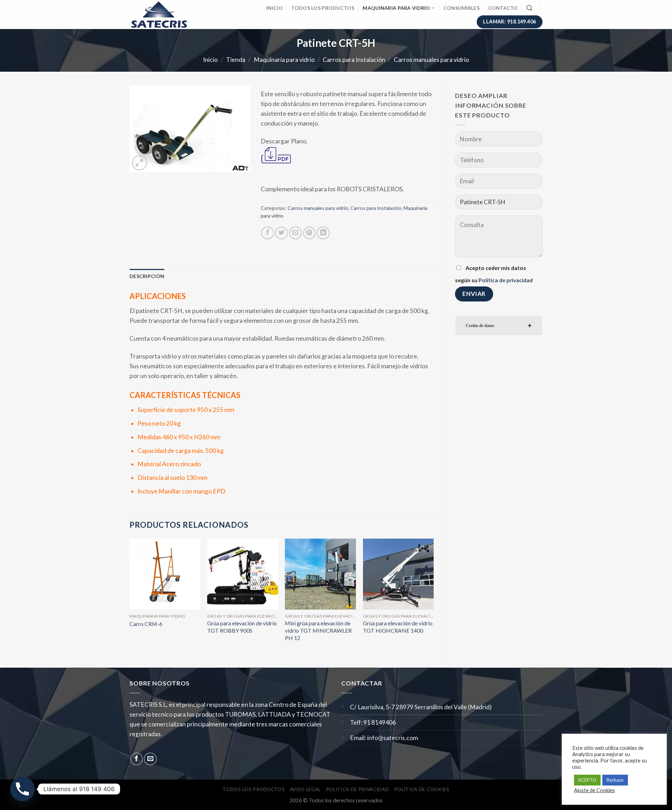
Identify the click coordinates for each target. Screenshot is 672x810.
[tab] (498, 325)
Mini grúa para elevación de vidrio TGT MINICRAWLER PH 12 (318, 630)
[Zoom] (139, 162)
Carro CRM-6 (146, 623)
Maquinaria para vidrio (396, 8)
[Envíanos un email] (150, 759)
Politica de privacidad (357, 789)
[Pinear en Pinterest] (309, 233)
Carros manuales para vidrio (431, 59)
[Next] (433, 597)
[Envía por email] (295, 233)
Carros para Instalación (354, 59)
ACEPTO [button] (587, 780)
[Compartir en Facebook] (267, 233)
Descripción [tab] (147, 276)
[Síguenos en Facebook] (136, 759)
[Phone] (22, 789)
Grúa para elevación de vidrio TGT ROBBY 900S (242, 627)
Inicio (274, 8)
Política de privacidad (505, 280)
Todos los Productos (322, 8)
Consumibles (461, 8)
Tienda (235, 59)
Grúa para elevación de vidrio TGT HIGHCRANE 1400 (398, 627)
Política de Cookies (421, 789)
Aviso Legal (305, 789)
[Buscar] (529, 8)
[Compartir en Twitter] (281, 233)
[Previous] (130, 597)
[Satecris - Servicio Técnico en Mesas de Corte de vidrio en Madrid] (163, 14)
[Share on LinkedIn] (323, 233)
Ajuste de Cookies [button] (594, 790)
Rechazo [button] (615, 780)
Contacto (503, 8)
